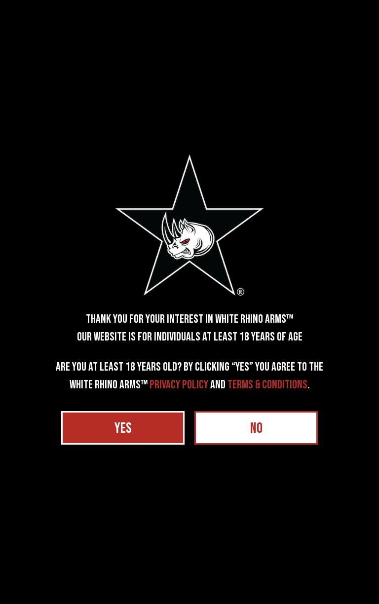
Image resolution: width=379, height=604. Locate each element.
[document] (189, 302)
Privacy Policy (179, 385)
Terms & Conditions (267, 385)
